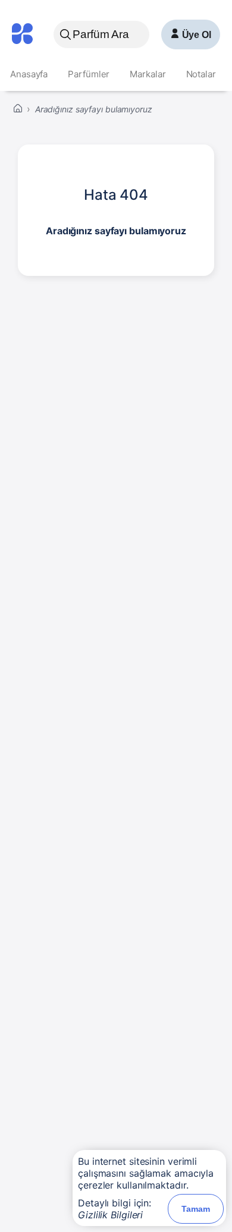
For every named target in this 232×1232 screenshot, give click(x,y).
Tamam (195, 1209)
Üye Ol (196, 35)
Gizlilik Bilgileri (110, 1215)
